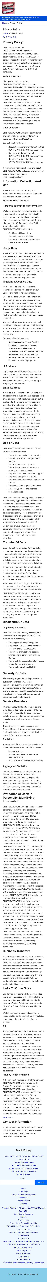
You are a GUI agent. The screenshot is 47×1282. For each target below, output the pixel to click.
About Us (23, 1191)
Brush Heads (23, 1220)
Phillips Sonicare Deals (23, 1162)
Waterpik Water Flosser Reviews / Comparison (23, 1263)
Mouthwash (23, 1238)
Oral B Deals (23, 1159)
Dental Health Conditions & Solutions (23, 1226)
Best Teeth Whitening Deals (23, 1165)
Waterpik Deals (23, 1174)
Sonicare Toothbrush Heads (23, 1171)
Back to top (8, 1117)
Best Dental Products (23, 1214)
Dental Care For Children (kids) (23, 1223)
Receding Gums (24, 1250)
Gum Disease (23, 1235)
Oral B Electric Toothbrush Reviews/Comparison (23, 1241)
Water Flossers (23, 1260)
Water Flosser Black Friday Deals (23, 1168)
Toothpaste (23, 1256)
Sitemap (23, 1204)
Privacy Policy (23, 1201)
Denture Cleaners (23, 1229)
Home (23, 1188)
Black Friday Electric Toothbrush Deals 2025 (23, 1156)
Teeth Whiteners (23, 1253)
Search (23, 1179)
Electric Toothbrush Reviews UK (23, 1232)
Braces (23, 1217)
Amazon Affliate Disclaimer (23, 1195)
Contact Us (23, 1198)
